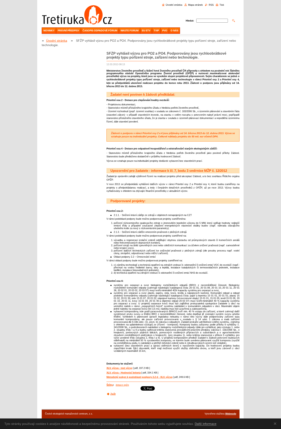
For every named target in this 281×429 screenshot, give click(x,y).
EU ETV (146, 30)
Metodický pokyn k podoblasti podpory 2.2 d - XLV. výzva (139, 377)
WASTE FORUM (130, 30)
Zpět (113, 394)
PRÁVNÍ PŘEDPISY (68, 30)
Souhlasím (276, 423)
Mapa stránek (195, 5)
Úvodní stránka (174, 5)
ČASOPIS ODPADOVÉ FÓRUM (100, 30)
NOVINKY (48, 30)
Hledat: (190, 20)
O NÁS (174, 30)
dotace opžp (122, 385)
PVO (164, 30)
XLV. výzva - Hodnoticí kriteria (123, 372)
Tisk (222, 5)
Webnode (230, 413)
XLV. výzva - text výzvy (119, 368)
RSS (211, 5)
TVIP (156, 30)
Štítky (109, 385)
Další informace (205, 423)
